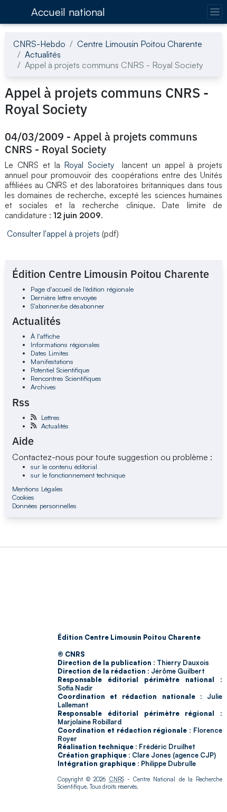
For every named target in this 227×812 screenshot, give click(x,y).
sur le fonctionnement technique (78, 475)
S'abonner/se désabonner (68, 306)
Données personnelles (44, 505)
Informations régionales (65, 344)
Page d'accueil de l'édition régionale (82, 289)
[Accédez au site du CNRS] (15, 12)
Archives (43, 386)
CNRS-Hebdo (39, 44)
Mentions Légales (37, 488)
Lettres (50, 417)
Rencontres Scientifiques (66, 378)
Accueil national (68, 11)
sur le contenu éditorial (64, 466)
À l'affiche (45, 336)
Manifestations (52, 361)
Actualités (43, 54)
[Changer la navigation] (214, 12)
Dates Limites (50, 353)
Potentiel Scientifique (60, 370)
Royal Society (91, 165)
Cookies (23, 497)
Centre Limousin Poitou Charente (139, 44)
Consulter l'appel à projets (53, 234)
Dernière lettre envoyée (64, 297)
